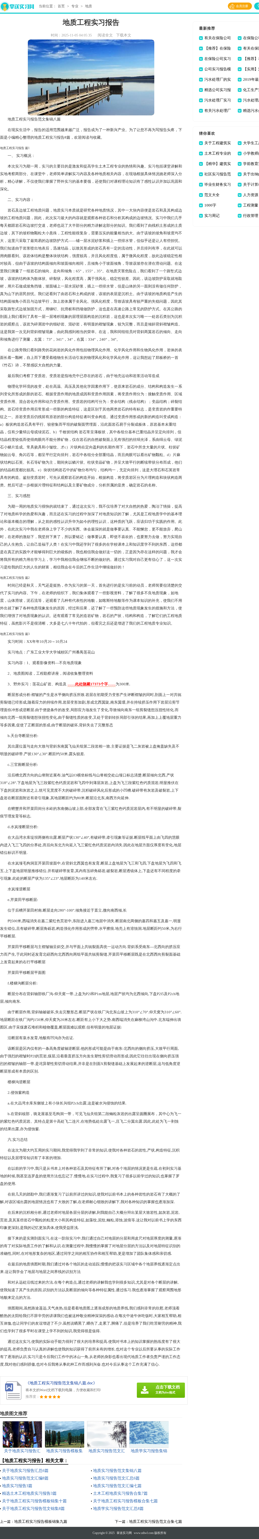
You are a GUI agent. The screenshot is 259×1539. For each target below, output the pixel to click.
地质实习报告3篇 (17, 1486)
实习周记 (212, 216)
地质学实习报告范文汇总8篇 (118, 1508)
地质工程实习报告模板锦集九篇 (40, 1522)
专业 (74, 6)
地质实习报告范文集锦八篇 (117, 1470)
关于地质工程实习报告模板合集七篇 (125, 1501)
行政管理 (250, 216)
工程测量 (250, 205)
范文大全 (212, 195)
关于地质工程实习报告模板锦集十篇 (34, 1501)
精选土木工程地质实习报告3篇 (29, 1493)
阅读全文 (105, 35)
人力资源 (250, 195)
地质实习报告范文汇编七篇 (117, 1486)
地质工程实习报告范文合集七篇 (155, 1522)
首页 (61, 6)
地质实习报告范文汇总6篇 (116, 1478)
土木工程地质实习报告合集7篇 (120, 1493)
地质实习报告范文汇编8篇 (25, 1478)
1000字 (210, 205)
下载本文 (123, 35)
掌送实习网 (124, 1533)
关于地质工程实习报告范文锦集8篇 (33, 1508)
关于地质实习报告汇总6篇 (25, 1470)
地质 (88, 6)
